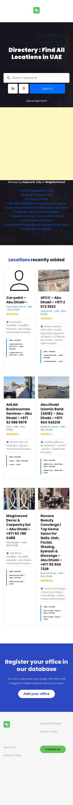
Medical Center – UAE (54, 471)
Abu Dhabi (15, 340)
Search (47, 88)
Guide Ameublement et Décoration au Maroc (36, 207)
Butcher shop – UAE (53, 618)
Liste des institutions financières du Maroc (36, 203)
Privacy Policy (12, 755)
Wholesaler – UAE (17, 583)
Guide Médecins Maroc (36, 220)
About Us (10, 747)
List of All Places (50, 723)
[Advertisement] (36, 143)
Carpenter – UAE (53, 361)
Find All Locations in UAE (36, 190)
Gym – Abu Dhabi (18, 461)
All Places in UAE (36, 199)
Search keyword (8, 78)
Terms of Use (48, 731)
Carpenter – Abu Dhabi (53, 356)
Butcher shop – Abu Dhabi (53, 612)
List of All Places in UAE (36, 195)
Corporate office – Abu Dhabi (16, 346)
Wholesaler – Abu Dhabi (17, 576)
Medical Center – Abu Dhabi (54, 465)
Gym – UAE (15, 464)
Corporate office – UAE (16, 354)
